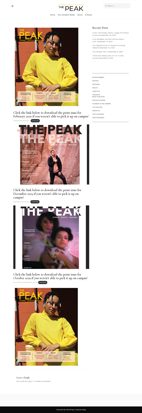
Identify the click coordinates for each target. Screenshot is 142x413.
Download (35, 121)
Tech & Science (98, 114)
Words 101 (96, 110)
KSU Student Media (66, 15)
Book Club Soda (98, 97)
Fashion (95, 81)
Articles (88, 15)
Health (95, 88)
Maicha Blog (81, 410)
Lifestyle (96, 91)
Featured (96, 84)
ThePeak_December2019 (21, 201)
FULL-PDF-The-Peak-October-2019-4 (25, 282)
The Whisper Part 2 (100, 52)
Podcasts (96, 95)
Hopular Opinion (98, 100)
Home (52, 15)
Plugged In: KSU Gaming (101, 103)
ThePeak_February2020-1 (21, 121)
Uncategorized (98, 117)
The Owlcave (97, 107)
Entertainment (98, 77)
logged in (30, 381)
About (80, 15)
